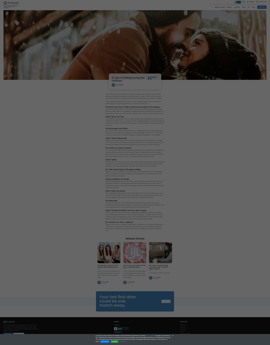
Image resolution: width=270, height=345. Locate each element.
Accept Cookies (150, 335)
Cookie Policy (122, 341)
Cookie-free (114, 341)
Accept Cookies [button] (105, 341)
